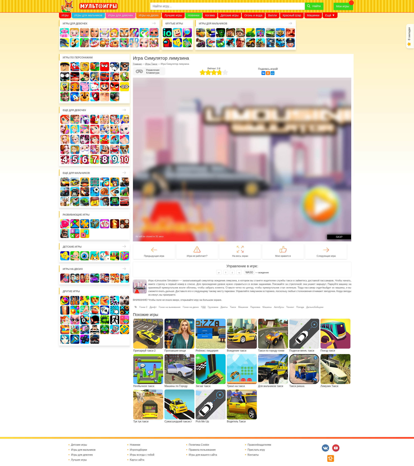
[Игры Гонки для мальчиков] (74, 182)
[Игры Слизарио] (114, 300)
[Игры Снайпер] (124, 182)
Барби (94, 32)
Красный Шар (292, 15)
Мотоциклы (260, 42)
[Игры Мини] (124, 319)
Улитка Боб (94, 66)
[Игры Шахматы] (114, 223)
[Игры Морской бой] (94, 310)
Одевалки (64, 32)
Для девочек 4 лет (64, 159)
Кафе (104, 129)
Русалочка (94, 129)
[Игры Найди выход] (64, 310)
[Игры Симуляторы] (94, 339)
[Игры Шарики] (74, 310)
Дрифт (153, 307)
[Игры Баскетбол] (104, 191)
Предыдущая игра (154, 256)
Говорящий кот (64, 96)
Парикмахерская (84, 129)
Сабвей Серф (114, 76)
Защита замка (260, 32)
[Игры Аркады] (84, 329)
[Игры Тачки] (124, 201)
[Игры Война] (84, 182)
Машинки (313, 15)
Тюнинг (290, 307)
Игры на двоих (149, 15)
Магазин (114, 129)
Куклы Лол (153, 32)
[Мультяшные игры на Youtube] (335, 448)
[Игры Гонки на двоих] (94, 278)
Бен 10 (84, 76)
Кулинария (74, 42)
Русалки (94, 139)
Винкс (64, 119)
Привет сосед (290, 32)
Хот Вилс (280, 42)
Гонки (200, 32)
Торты (94, 42)
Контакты (253, 455)
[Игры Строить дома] (64, 319)
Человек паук (94, 96)
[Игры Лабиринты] (64, 329)
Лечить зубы (114, 149)
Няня (104, 119)
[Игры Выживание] (124, 191)
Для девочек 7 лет (94, 159)
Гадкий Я (104, 96)
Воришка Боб (124, 66)
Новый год (84, 149)
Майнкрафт (230, 32)
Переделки (94, 149)
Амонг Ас (167, 42)
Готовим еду (104, 42)
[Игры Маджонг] (104, 223)
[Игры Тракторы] (64, 191)
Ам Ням (124, 76)
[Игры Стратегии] (64, 233)
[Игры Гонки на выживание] (84, 191)
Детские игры (230, 15)
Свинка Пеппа (84, 86)
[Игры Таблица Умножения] (84, 233)
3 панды (114, 66)
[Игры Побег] (74, 300)
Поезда (300, 307)
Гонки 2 (143, 307)
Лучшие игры (173, 15)
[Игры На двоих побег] (104, 278)
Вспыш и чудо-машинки (104, 76)
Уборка (104, 32)
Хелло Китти (94, 86)
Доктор (114, 32)
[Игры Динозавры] (104, 300)
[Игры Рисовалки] (94, 255)
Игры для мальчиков (88, 15)
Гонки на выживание (169, 307)
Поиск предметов (187, 32)
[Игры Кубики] (104, 255)
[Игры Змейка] (104, 319)
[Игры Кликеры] (114, 310)
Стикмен (64, 76)
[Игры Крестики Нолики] (124, 310)
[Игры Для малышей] (74, 255)
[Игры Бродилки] (74, 329)
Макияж (144, 42)
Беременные (124, 139)
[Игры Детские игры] (64, 255)
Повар (104, 149)
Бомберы (114, 96)
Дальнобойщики (314, 307)
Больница (124, 119)
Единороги (144, 32)
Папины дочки (74, 149)
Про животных (124, 149)
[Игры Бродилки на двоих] (114, 278)
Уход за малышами (84, 32)
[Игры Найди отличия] (84, 255)
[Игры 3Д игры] (94, 300)
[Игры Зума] (104, 329)
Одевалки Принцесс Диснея (64, 149)
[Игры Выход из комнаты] (114, 319)
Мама (114, 119)
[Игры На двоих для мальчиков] (74, 278)
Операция (134, 42)
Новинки (193, 15)
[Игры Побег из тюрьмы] (94, 329)
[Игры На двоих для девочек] (84, 278)
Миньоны (124, 86)
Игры (65, 15)
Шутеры (200, 42)
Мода (153, 42)
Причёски (64, 129)
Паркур (230, 42)
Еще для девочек (74, 110)
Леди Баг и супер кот (74, 76)
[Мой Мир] (272, 73)
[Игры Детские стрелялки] (114, 255)
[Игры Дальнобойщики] (74, 191)
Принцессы (74, 129)
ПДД (203, 307)
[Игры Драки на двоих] (124, 278)
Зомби (220, 32)
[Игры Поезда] (84, 201)
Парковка (255, 307)
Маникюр (134, 32)
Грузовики (270, 42)
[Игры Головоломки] (94, 223)
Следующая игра (326, 256)
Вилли (272, 15)
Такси (233, 307)
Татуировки (84, 42)
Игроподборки (138, 450)
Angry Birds (114, 86)
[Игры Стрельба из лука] (104, 182)
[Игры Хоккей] (114, 191)
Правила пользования (202, 450)
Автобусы (279, 307)
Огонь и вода (253, 15)
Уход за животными (114, 42)
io (167, 32)
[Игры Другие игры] (84, 339)
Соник (74, 96)
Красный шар (104, 66)
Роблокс (64, 66)
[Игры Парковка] (64, 182)
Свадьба (64, 139)
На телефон (187, 42)
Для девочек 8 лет (104, 159)
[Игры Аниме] (64, 339)
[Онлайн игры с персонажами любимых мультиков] (98, 6)
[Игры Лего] (94, 201)
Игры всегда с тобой (142, 455)
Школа (74, 119)
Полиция (290, 42)
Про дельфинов (64, 42)
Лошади (84, 119)
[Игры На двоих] (64, 278)
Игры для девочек (120, 15)
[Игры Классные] (74, 319)
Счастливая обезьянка (74, 86)
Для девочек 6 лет (84, 159)
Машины (270, 32)
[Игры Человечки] (94, 319)
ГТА (240, 42)
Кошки (124, 32)
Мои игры (342, 6)
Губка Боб (64, 86)
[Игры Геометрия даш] (124, 329)
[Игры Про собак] (124, 300)
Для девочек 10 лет (124, 159)
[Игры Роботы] (104, 201)
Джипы (250, 42)
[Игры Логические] (74, 223)
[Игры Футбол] (94, 191)
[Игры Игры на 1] (84, 310)
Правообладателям (259, 445)
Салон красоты (124, 42)
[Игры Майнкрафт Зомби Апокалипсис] (114, 201)
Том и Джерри (94, 76)
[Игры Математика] (74, 233)
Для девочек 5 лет (74, 159)
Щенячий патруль (84, 96)
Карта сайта (137, 460)
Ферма (104, 139)
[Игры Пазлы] (84, 223)
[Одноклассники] (268, 73)
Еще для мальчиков (76, 173)
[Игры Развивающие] (124, 255)
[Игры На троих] (84, 300)
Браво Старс (280, 32)
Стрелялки (210, 32)
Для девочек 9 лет (114, 159)
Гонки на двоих (191, 307)
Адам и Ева (84, 66)
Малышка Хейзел (74, 32)
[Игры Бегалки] (114, 329)
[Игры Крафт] (94, 182)
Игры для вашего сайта (203, 455)
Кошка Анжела (124, 129)
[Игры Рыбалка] (74, 201)
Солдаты (240, 32)
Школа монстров (84, 139)
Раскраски (94, 119)
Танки (250, 32)
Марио (104, 86)
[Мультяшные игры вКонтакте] (325, 448)
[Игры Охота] (64, 201)
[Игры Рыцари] (114, 182)
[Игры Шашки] (124, 223)
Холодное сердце (74, 139)
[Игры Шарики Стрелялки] (64, 300)
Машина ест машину (210, 42)
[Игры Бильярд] (84, 319)
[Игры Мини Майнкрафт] (74, 339)
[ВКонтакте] (263, 73)
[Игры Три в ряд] (64, 223)
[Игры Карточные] (104, 310)
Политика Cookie (199, 445)
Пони (114, 139)
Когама (210, 15)
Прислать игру (256, 450)
